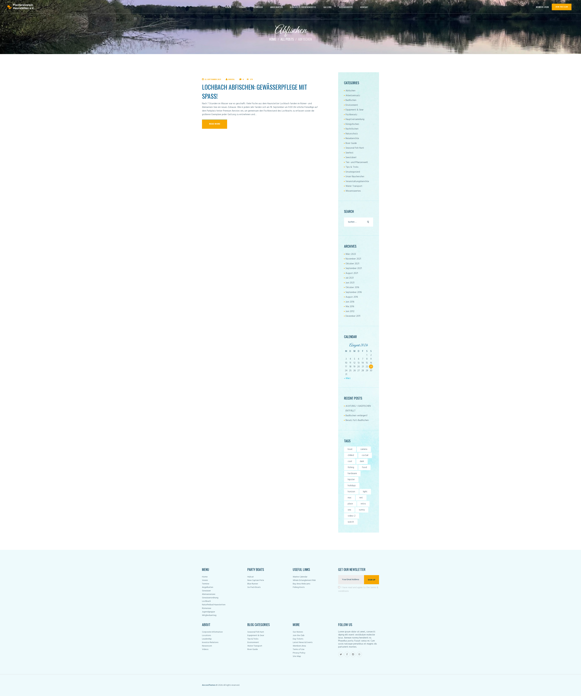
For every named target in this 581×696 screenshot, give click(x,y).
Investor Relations (210, 642)
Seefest (349, 153)
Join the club (561, 7)
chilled (351, 455)
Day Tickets (298, 639)
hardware (352, 473)
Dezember (353, 316)
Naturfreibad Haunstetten (213, 604)
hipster (351, 479)
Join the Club (298, 635)
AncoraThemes (208, 685)
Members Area (299, 646)
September (354, 268)
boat (350, 449)
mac (349, 498)
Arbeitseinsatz (353, 95)
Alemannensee (208, 594)
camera (363, 449)
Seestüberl (351, 157)
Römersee (206, 608)
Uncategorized (353, 172)
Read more (214, 124)
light (365, 491)
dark (362, 461)
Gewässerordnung (210, 598)
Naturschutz (352, 134)
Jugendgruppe (208, 612)
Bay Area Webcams (301, 584)
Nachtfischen (352, 129)
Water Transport (354, 186)
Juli (350, 278)
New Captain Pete (255, 580)
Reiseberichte (352, 138)
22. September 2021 (213, 79)
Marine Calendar (300, 577)
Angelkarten (207, 587)
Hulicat (250, 577)
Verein (205, 580)
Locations (206, 635)
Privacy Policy (299, 653)
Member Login (542, 6)
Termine (205, 584)
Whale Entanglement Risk (304, 580)
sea (349, 510)
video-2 (351, 516)
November (353, 259)
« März (347, 378)
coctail (365, 455)
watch (351, 522)
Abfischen (350, 91)
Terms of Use (298, 649)
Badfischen (351, 100)
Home (272, 39)
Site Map (297, 656)
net (361, 498)
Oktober (352, 264)
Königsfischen (352, 124)
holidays (352, 485)
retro (363, 504)
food (364, 467)
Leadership (207, 639)
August (352, 273)
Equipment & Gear (355, 110)
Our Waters (298, 632)
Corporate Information (212, 632)
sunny (362, 510)
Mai (350, 306)
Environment (352, 105)
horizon (351, 491)
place (350, 504)
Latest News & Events (302, 642)
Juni (350, 283)
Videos (205, 649)
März (351, 254)
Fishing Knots (299, 587)
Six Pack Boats (254, 587)
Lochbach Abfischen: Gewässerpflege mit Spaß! (254, 91)
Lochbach (206, 601)
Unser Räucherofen (355, 176)
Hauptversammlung (355, 119)
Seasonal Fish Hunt (355, 148)
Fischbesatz (351, 114)
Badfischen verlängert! (357, 415)
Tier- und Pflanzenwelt (357, 162)
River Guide (351, 143)
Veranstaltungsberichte (357, 181)
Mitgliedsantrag (209, 615)
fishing (351, 467)
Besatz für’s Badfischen (357, 420)
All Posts (287, 39)
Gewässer (206, 591)
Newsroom (207, 646)
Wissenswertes (353, 191)
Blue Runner (252, 584)
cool (350, 461)
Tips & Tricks (352, 167)
